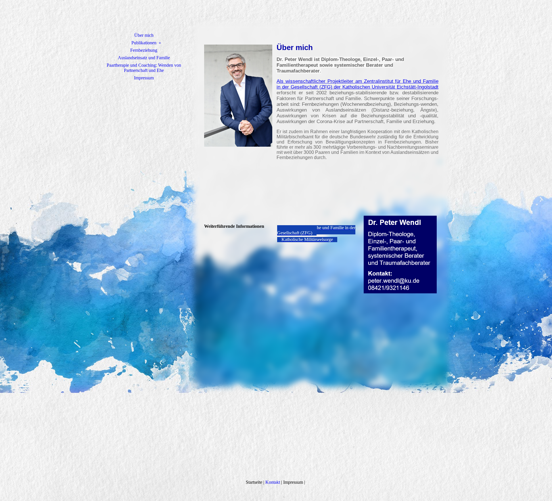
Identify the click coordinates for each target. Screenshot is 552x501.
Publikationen (143, 42)
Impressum (144, 77)
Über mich (144, 35)
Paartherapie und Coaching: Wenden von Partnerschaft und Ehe (144, 68)
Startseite (254, 482)
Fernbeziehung (143, 50)
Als (281, 81)
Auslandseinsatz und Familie (144, 57)
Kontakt (272, 482)
